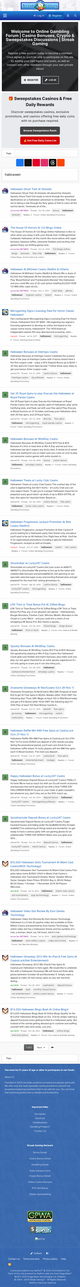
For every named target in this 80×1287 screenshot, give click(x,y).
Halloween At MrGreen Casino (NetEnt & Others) (39, 269)
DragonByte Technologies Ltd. (42, 1276)
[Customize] (47, 1253)
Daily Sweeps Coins (40, 1170)
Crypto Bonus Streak (40, 1175)
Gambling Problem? (40, 1126)
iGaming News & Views (30, 340)
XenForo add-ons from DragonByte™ (54, 1273)
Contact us (14, 1258)
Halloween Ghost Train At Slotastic (31, 189)
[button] (5, 15)
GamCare (40, 1118)
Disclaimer (40, 1114)
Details (61, 1276)
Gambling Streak (40, 1164)
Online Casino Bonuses (40, 1182)
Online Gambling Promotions (52, 215)
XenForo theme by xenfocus (42, 1282)
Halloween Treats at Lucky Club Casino (34, 480)
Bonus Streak (40, 1152)
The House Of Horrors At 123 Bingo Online (35, 227)
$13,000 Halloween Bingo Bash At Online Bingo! (39, 1009)
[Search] (75, 15)
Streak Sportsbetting (40, 1194)
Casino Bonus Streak (40, 1158)
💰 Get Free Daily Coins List (40, 140)
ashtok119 (14, 373)
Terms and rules (31, 1258)
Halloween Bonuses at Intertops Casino (34, 351)
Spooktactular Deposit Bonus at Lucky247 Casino (40, 817)
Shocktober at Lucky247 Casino (29, 563)
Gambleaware (40, 1122)
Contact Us (40, 1131)
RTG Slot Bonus (40, 1188)
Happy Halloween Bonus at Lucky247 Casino (37, 775)
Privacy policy (50, 1258)
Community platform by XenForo (40, 1270)
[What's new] (68, 15)
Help (63, 1258)
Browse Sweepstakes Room (40, 130)
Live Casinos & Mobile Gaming (61, 1035)
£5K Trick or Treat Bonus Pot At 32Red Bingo (37, 604)
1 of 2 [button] (29, 1047)
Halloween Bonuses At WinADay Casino (34, 438)
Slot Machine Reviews (28, 944)
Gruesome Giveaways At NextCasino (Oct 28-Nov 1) (42, 687)
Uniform (37, 1253)
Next (39, 1047)
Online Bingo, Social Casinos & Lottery (27, 257)
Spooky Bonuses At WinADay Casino (32, 646)
